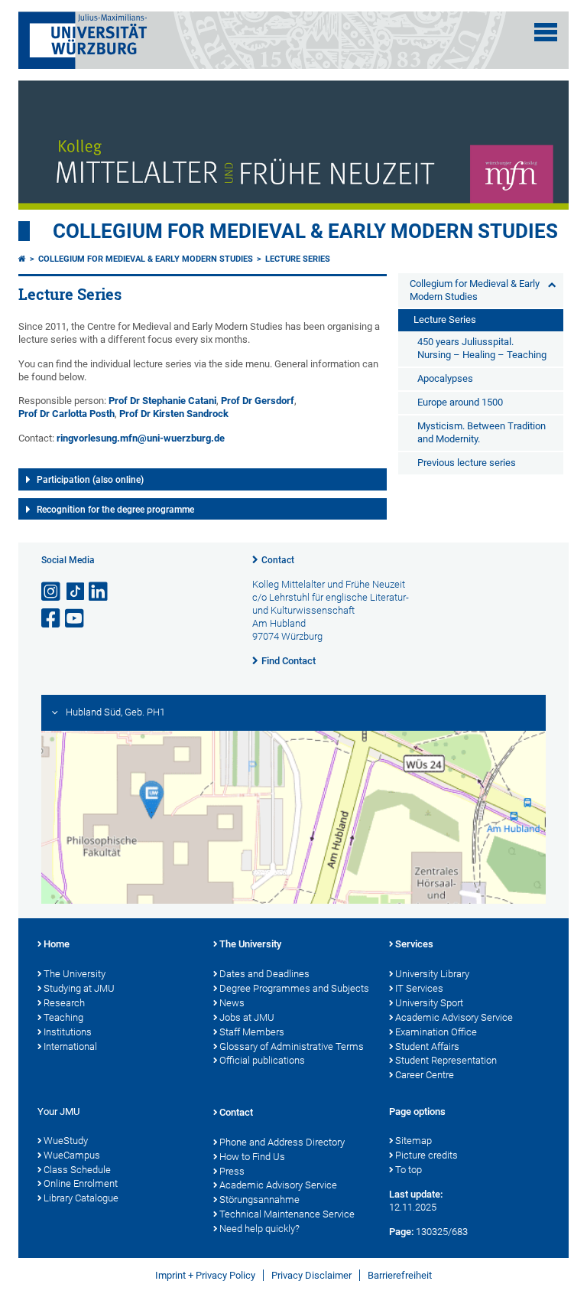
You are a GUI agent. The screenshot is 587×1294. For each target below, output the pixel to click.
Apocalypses (445, 378)
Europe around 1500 (460, 402)
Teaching (63, 1017)
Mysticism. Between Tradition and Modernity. (481, 432)
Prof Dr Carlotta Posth (66, 413)
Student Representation (446, 1060)
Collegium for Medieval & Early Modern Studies (305, 231)
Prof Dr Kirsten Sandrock (174, 413)
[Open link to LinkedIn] (99, 592)
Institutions (68, 1032)
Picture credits (426, 1155)
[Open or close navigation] (545, 32)
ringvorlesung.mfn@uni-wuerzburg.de (141, 438)
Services (414, 944)
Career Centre (424, 1075)
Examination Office (436, 1032)
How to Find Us (252, 1156)
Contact (277, 560)
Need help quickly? (259, 1228)
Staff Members (251, 1032)
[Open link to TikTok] (75, 592)
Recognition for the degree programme (115, 509)
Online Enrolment (81, 1183)
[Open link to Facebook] (52, 618)
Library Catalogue (81, 1198)
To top (408, 1169)
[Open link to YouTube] (75, 618)
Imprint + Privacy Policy (205, 1275)
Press (232, 1171)
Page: (401, 1231)
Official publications (262, 1060)
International (70, 1046)
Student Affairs (427, 1046)
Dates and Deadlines (264, 973)
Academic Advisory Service (454, 1017)
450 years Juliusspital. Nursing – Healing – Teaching (481, 348)
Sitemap (413, 1140)
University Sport (429, 1003)
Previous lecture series (466, 462)
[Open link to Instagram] (52, 592)
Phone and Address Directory (282, 1142)
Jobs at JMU (246, 1017)
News (232, 1003)
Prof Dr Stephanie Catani (162, 400)
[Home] (22, 259)
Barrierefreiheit (400, 1275)
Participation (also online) (90, 479)
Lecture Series (297, 259)
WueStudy (66, 1140)
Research (64, 1003)
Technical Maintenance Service (287, 1214)
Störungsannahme (259, 1199)
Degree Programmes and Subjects (294, 988)
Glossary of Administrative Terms (291, 1046)
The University (74, 973)
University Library (432, 973)
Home (57, 944)
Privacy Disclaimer (311, 1275)
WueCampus (72, 1155)
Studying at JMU (79, 988)
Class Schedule (77, 1169)
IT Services (419, 988)
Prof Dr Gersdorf (257, 400)
